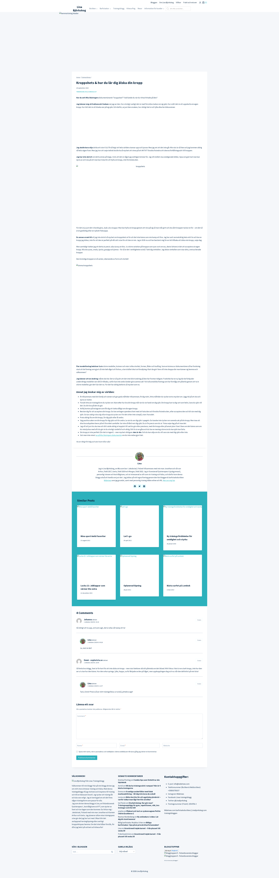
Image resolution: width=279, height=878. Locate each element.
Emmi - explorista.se (93, 660)
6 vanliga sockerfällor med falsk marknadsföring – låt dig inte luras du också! (136, 792)
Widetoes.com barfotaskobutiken (177, 810)
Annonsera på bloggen (172, 860)
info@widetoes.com (181, 784)
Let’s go (128, 536)
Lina (139, 463)
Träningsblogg (118, 8)
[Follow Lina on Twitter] (139, 486)
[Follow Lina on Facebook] (135, 486)
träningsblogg (77, 792)
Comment (81, 716)
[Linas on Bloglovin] (185, 850)
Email (123, 745)
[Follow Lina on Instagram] (144, 486)
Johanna (88, 619)
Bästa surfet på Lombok (178, 585)
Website (166, 745)
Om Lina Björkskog (166, 2)
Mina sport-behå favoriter (93, 536)
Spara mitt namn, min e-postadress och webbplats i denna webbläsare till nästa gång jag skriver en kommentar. (118, 752)
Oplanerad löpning (132, 585)
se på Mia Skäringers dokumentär (109, 435)
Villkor (178, 2)
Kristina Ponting (124, 780)
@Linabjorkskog (180, 800)
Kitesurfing (131, 8)
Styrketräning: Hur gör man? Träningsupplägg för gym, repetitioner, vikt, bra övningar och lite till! (138, 805)
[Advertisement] (139, 127)
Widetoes (107, 480)
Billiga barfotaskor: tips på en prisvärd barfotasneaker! (138, 823)
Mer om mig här (169, 480)
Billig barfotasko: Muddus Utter (130, 822)
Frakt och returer (190, 2)
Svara (199, 620)
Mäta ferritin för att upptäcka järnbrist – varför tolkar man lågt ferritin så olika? (139, 798)
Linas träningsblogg (183, 797)
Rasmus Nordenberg (126, 817)
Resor (140, 8)
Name (80, 745)
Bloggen (154, 2)
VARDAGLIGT (92, 92)
